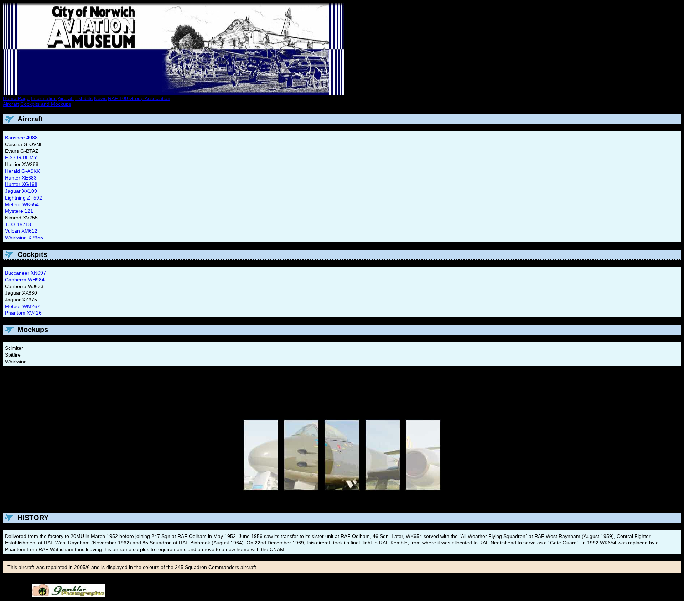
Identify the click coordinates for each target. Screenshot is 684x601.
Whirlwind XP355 (24, 237)
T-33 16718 (18, 224)
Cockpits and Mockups (45, 104)
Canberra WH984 (25, 280)
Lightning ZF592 (23, 198)
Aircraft (66, 98)
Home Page (16, 98)
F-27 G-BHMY (21, 157)
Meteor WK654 (22, 204)
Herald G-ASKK (22, 171)
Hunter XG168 (21, 184)
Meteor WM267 (22, 306)
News (100, 98)
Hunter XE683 (21, 178)
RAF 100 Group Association (139, 98)
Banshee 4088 (21, 137)
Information (44, 98)
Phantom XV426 (23, 313)
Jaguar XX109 (21, 191)
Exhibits (84, 98)
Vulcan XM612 (21, 231)
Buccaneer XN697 (25, 273)
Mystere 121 (19, 211)
